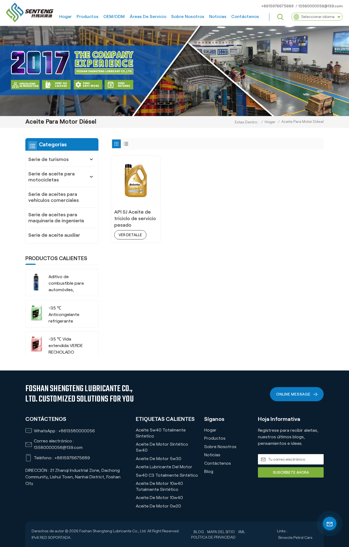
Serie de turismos (48, 159)
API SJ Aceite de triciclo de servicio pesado (135, 218)
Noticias (217, 16)
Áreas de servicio (148, 16)
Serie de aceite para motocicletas (51, 177)
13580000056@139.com (320, 6)
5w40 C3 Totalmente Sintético (167, 475)
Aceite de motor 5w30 (158, 458)
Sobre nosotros (187, 16)
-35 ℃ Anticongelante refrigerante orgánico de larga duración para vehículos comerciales (66, 315)
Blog (208, 471)
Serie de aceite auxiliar (54, 235)
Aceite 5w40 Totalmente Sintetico (161, 433)
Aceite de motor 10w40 (159, 497)
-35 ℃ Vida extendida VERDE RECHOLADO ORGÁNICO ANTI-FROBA (66, 346)
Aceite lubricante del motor (164, 466)
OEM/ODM (114, 16)
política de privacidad (213, 537)
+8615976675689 (277, 6)
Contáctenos (245, 16)
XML (241, 532)
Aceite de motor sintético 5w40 (162, 447)
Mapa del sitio (221, 532)
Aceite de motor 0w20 (158, 506)
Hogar (65, 16)
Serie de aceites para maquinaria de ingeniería (56, 217)
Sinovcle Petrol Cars (295, 537)
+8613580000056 (76, 431)
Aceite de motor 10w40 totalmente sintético (159, 486)
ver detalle (130, 235)
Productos (87, 16)
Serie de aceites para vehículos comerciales (53, 197)
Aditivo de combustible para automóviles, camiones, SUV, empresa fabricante (68, 283)
